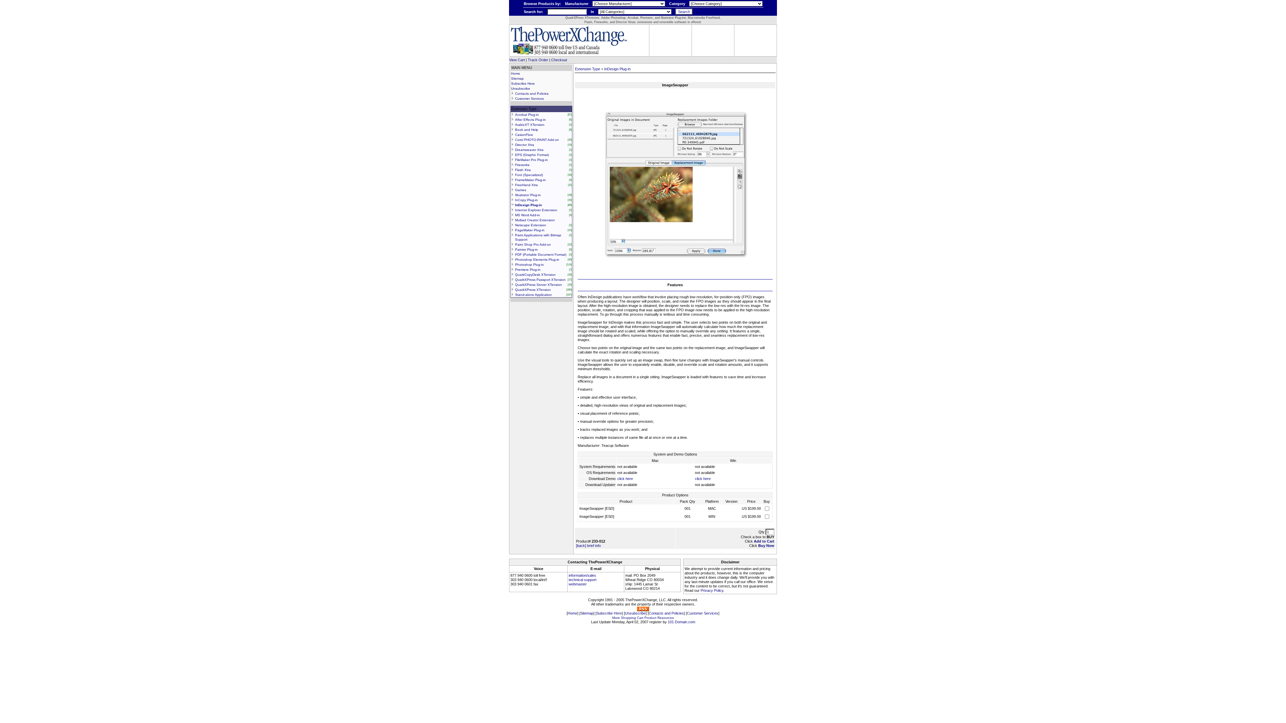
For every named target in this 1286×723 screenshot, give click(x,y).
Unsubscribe (520, 88)
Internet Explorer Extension (536, 210)
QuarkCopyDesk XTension (535, 274)
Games (520, 190)
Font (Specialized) (529, 175)
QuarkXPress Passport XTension (540, 280)
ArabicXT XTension (530, 125)
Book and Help (526, 130)
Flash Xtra (523, 170)
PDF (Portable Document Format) (540, 254)
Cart (640, 618)
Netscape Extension (530, 225)
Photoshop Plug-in (529, 264)
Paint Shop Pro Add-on (533, 244)
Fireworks (522, 165)
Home (515, 73)
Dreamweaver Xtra (529, 150)
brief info (594, 546)
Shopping (628, 618)
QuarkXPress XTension (533, 290)
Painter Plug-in (526, 249)
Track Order (538, 60)
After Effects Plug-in (530, 120)
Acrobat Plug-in (527, 114)
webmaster (578, 584)
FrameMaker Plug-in (530, 180)
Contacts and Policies (532, 93)
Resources (665, 618)
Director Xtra (524, 145)
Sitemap (517, 78)
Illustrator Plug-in (528, 195)
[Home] (568, 54)
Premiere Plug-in (528, 269)
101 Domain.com (681, 622)
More (616, 618)
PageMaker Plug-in (530, 230)
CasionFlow (524, 135)
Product (650, 618)
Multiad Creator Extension (535, 220)
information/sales (582, 575)
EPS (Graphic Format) (532, 155)
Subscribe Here (523, 83)
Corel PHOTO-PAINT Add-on (537, 140)
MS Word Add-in (527, 215)
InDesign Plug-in (528, 205)
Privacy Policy (712, 590)
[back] (581, 546)
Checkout (559, 60)
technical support (582, 580)
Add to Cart (764, 541)
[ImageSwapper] (675, 274)
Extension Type (587, 69)
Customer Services (529, 98)
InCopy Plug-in (526, 200)
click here (625, 479)
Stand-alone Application (533, 295)
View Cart (517, 60)
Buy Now (766, 546)
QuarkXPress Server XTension (538, 285)
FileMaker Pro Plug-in (531, 160)
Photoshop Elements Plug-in (537, 259)
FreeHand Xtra (526, 185)
